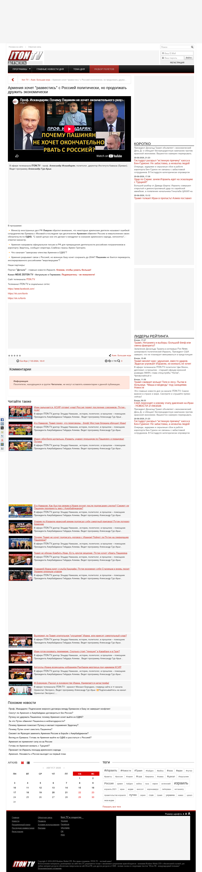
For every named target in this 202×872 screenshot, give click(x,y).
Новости (15, 821)
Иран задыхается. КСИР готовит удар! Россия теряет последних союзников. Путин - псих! (80, 408)
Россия (109, 783)
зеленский (166, 783)
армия (120, 783)
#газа (170, 770)
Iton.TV (24, 863)
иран (122, 789)
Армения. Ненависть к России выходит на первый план (37, 753)
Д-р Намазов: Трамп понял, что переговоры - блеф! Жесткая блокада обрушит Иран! (80, 423)
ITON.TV (30, 279)
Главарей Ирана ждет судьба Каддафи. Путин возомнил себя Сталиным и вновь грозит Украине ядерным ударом (82, 570)
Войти (189, 57)
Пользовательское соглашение (50, 868)
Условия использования (48, 824)
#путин (189, 770)
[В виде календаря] (22, 762)
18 (27, 792)
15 (79, 787)
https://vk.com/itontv (18, 293)
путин (133, 795)
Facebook (13, 63)
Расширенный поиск (21, 824)
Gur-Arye (24, 361)
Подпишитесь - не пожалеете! (79, 274)
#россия (119, 776)
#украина (149, 776)
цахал (189, 795)
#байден (150, 770)
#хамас (160, 776)
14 (66, 787)
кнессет (140, 789)
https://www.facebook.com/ (21, 288)
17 (14, 792)
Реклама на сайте (16, 46)
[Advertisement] (101, 21)
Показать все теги (112, 806)
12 (40, 787)
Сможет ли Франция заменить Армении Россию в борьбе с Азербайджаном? (49, 733)
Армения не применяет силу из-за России (30, 741)
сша (151, 795)
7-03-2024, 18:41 (37, 361)
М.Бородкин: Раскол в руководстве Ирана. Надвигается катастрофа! (71, 683)
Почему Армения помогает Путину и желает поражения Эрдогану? (43, 725)
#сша (139, 776)
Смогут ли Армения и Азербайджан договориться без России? (41, 712)
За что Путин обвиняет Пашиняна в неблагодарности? (37, 720)
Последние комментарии (23, 828)
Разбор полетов (104, 69)
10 (14, 787)
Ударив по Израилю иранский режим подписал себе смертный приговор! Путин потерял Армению (81, 522)
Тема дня (79, 69)
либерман (166, 789)
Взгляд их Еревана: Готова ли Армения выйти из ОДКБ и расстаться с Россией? (50, 737)
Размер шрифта (173, 813)
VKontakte (17, 63)
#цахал (171, 776)
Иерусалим (183, 776)
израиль (181, 782)
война (139, 783)
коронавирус (153, 789)
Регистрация (177, 62)
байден (129, 783)
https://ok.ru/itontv (17, 298)
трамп (159, 795)
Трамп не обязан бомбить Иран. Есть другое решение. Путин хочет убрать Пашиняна (80, 553)
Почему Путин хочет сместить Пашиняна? (30, 729)
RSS (25, 63)
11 (27, 787)
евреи (155, 783)
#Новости (126, 770)
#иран (179, 770)
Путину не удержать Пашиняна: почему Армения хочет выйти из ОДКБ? (46, 716)
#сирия (129, 776)
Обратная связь (34, 46)
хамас (180, 795)
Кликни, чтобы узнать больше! (73, 269)
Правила (42, 821)
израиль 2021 (110, 789)
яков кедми (109, 800)
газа (147, 783)
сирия (143, 795)
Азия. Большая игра (121, 355)
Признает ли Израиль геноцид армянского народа (35, 749)
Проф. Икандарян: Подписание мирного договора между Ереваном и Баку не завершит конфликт (59, 708)
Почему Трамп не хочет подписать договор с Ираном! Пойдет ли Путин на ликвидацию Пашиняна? (81, 538)
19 (40, 792)
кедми (130, 789)
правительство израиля (115, 795)
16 (93, 787)
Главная (15, 817)
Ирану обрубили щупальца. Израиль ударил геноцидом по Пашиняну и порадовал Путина (79, 440)
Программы (20, 69)
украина (170, 795)
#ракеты (108, 776)
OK (21, 63)
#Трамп (138, 770)
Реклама (41, 828)
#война (160, 770)
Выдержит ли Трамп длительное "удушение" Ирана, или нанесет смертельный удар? (80, 635)
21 (66, 792)
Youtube (9, 63)
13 (53, 787)
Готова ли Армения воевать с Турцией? (29, 745)
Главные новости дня (50, 69)
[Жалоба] (106, 361)
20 (53, 792)
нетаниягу (179, 789)
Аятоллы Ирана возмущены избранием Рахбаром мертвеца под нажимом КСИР (77, 667)
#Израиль (110, 770)
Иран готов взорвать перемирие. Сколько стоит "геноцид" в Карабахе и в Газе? (77, 651)
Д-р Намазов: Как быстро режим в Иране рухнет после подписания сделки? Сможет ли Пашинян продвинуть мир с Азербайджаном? (81, 506)
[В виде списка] (28, 762)
